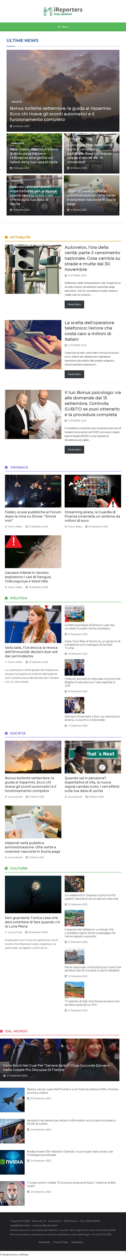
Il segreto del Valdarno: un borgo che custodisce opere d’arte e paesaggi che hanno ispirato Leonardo (90, 933)
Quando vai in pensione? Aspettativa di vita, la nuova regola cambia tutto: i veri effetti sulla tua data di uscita (33, 195)
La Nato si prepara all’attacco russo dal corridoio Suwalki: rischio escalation (90, 627)
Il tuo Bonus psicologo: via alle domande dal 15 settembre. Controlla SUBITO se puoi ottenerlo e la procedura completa (93, 403)
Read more (74, 304)
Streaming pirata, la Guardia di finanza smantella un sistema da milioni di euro (92, 516)
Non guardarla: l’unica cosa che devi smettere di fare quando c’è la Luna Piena (32, 922)
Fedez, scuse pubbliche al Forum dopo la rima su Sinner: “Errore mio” (33, 516)
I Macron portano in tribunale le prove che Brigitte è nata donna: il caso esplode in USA (92, 682)
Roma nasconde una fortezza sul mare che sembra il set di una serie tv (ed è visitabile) (93, 969)
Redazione (77, 1242)
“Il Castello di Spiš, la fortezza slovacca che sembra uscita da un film (92, 1003)
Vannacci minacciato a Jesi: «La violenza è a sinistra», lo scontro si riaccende (92, 718)
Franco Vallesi (15, 526)
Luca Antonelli (15, 796)
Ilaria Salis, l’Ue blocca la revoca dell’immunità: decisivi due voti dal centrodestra (31, 652)
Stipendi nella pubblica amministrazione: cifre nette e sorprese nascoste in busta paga (32, 847)
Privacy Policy (60, 1242)
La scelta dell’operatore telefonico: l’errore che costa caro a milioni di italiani (89, 331)
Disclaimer (44, 1242)
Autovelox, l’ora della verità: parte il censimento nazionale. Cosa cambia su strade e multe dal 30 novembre (90, 153)
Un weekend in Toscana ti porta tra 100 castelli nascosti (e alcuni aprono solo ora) (91, 897)
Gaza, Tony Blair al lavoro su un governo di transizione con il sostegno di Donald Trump (92, 645)
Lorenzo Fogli (15, 932)
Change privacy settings (14, 1254)
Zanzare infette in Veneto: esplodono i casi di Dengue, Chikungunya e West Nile (28, 577)
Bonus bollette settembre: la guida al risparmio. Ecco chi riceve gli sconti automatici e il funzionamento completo (61, 114)
